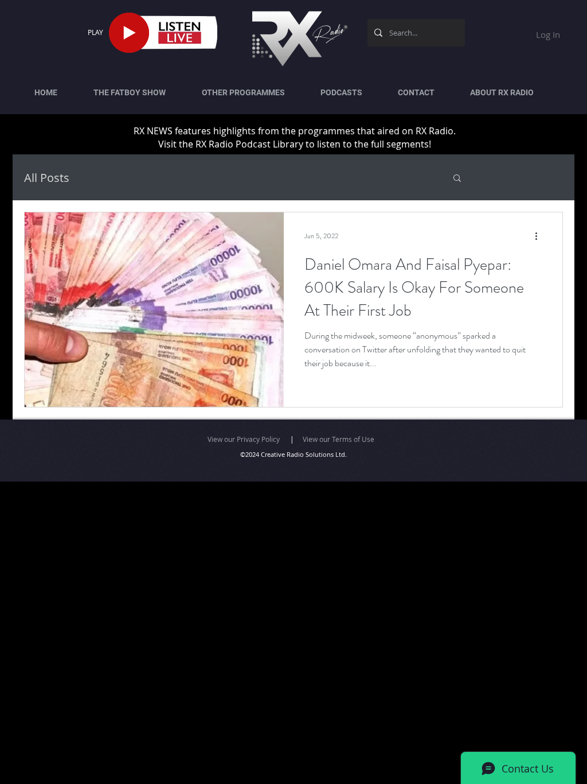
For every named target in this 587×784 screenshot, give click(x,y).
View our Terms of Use (338, 439)
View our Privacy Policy (244, 439)
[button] (457, 179)
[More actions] (540, 236)
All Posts (46, 177)
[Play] (129, 33)
